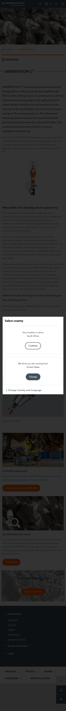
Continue (33, 345)
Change (33, 376)
